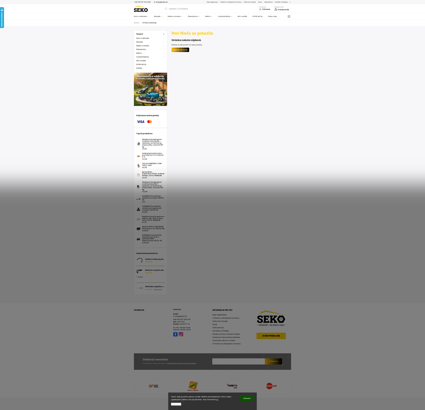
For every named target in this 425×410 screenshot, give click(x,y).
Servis (260, 2)
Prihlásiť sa (273, 361)
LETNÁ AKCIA (141, 64)
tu (217, 399)
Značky (139, 68)
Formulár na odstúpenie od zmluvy (226, 344)
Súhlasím (247, 398)
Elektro (139, 53)
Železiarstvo (141, 49)
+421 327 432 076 (183, 319)
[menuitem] (142, 16)
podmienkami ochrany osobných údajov (181, 363)
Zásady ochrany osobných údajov (226, 334)
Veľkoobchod (268, 2)
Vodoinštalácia (142, 57)
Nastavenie (176, 404)
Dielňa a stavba (142, 46)
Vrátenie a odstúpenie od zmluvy (231, 2)
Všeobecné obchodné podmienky (226, 337)
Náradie (139, 42)
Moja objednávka (212, 2)
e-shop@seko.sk (180, 316)
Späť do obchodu (180, 50)
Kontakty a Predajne (281, 2)
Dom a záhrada (142, 38)
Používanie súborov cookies (223, 340)
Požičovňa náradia (250, 2)
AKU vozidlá (141, 61)
